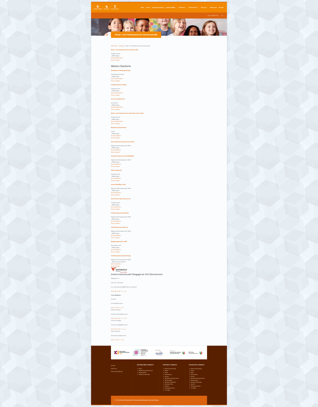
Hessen (167, 376)
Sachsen (167, 386)
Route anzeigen (115, 60)
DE (222, 15)
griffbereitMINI (170, 7)
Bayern (166, 370)
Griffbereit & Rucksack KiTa (126, 400)
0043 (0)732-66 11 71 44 (118, 329)
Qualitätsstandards (158, 7)
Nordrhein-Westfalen (144, 374)
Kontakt (221, 7)
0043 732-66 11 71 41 (117, 308)
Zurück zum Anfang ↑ (153, 400)
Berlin (140, 369)
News (142, 7)
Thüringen (121, 46)
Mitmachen (213, 7)
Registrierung (214, 15)
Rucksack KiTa (193, 7)
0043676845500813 (117, 58)
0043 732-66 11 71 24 (117, 340)
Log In (208, 15)
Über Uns (203, 7)
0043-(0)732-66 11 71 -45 (118, 318)
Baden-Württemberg (170, 369)
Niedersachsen (142, 372)
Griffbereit (182, 7)
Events (148, 7)
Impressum (114, 368)
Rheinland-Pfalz (169, 384)
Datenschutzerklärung (116, 371)
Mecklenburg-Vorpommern (146, 370)
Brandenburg (168, 374)
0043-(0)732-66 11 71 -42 (118, 291)
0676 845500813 (116, 136)
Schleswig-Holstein (170, 388)
